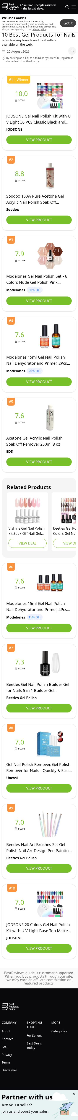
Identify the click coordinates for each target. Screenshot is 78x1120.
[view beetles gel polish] (20, 664)
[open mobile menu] (73, 7)
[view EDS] (20, 418)
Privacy (7, 1054)
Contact (7, 1039)
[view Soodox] (20, 176)
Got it (68, 23)
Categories (59, 1031)
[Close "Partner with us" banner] (73, 1093)
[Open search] (67, 7)
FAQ (5, 1047)
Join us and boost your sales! (25, 1111)
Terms (6, 1062)
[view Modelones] (20, 256)
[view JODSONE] (22, 96)
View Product (39, 139)
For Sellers (34, 1035)
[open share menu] (72, 51)
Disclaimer (9, 1070)
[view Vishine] (27, 511)
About (6, 1031)
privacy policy (39, 29)
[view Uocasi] (20, 744)
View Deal (27, 543)
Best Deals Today (34, 1045)
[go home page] (10, 6)
